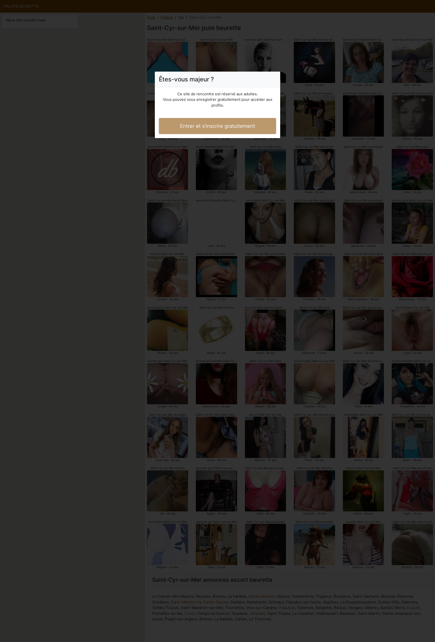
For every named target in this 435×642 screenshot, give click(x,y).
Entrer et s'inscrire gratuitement (217, 126)
